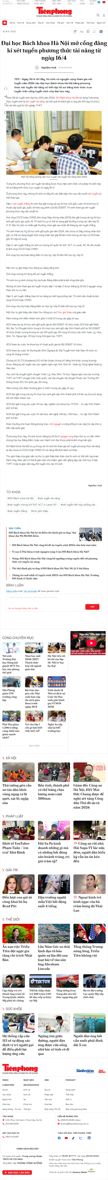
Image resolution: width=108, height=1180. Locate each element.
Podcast (71, 1080)
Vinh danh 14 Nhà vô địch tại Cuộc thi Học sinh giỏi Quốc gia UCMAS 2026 (56, 698)
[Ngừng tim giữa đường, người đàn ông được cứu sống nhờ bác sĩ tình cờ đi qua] (54, 1023)
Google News (101, 31)
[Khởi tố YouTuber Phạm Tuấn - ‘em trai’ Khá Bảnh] (18, 830)
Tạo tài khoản (30, 591)
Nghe (6, 88)
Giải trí (12, 870)
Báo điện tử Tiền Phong (54, 12)
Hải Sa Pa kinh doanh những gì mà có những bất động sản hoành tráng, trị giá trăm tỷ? (53, 852)
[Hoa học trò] (102, 1071)
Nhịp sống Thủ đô (52, 1109)
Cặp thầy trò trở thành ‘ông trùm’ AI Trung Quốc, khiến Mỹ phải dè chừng (13, 995)
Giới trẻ (69, 22)
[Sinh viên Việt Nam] (85, 1071)
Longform (8, 1085)
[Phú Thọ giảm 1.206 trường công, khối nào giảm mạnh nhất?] (11, 716)
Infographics (31, 1085)
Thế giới (60, 22)
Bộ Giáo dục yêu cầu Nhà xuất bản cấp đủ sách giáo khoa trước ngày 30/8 (32, 698)
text (81, 31)
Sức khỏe (50, 22)
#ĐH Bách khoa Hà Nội (20, 498)
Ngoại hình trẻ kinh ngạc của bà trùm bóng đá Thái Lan (88, 904)
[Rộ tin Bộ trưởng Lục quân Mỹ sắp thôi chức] (94, 981)
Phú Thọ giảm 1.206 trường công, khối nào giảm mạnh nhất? (10, 731)
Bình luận (6, 112)
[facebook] (99, 2)
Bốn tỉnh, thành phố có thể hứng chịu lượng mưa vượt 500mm (53, 792)
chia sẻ (75, 31)
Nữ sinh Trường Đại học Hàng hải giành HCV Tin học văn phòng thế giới (11, 664)
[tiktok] (75, 1138)
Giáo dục (10, 31)
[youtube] (104, 2)
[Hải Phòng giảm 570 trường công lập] (11, 681)
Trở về (6, 120)
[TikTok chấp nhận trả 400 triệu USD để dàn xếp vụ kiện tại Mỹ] (40, 981)
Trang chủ (4, 23)
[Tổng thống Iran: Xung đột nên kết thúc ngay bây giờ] (67, 981)
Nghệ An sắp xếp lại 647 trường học (55, 728)
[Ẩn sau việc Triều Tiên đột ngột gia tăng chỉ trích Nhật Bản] (18, 933)
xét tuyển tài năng (35, 101)
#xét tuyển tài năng (49, 498)
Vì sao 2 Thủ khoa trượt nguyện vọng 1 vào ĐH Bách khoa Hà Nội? (50, 551)
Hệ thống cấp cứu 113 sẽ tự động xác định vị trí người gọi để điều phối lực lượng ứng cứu (18, 1045)
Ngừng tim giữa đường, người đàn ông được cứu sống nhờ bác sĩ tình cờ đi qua (53, 1045)
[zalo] (82, 1138)
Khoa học (27, 1104)
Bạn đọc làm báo (19, 1172)
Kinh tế (20, 22)
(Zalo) (78, 1120)
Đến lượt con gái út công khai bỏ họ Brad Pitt (17, 901)
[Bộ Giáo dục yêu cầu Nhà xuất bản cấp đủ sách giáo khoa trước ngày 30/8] (34, 681)
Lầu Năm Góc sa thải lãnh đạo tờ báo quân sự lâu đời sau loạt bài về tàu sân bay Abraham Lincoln (54, 957)
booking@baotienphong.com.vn (75, 1123)
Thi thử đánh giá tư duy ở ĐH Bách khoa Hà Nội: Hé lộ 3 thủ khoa (50, 568)
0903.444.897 (12, 1136)
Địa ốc (41, 22)
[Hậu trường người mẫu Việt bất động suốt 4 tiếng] (54, 884)
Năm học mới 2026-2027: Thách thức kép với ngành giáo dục (33, 662)
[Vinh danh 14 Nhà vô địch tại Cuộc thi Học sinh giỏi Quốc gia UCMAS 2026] (57, 681)
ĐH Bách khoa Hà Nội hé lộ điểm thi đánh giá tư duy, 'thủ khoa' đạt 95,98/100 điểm (42, 534)
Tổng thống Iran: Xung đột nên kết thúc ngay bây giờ (66, 994)
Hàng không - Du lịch (11, 1109)
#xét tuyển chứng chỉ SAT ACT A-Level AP (32, 504)
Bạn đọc (69, 1104)
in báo (88, 31)
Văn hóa (48, 1099)
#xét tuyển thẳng (17, 511)
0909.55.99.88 (68, 1120)
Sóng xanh (31, 22)
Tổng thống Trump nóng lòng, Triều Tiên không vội (88, 951)
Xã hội (12, 22)
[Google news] (90, 1138)
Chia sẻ (6, 96)
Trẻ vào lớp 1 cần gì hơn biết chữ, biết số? (33, 728)
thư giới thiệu (65, 312)
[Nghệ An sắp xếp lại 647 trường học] (57, 716)
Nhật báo (28, 1080)
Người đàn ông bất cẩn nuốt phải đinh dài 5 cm (88, 1040)
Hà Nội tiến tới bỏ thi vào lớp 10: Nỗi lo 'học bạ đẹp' (56, 660)
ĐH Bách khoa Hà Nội (67, 97)
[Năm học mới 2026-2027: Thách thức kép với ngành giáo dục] (34, 647)
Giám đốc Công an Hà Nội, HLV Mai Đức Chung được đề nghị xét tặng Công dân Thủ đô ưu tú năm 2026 (88, 796)
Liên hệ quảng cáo (68, 1116)
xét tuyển (93, 193)
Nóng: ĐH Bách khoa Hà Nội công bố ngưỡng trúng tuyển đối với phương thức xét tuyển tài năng (54, 560)
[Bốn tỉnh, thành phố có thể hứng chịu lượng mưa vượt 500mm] (54, 772)
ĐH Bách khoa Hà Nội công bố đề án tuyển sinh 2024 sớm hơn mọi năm (54, 545)
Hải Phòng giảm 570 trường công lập (9, 695)
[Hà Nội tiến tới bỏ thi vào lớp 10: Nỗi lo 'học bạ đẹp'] (57, 647)
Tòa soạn (7, 1116)
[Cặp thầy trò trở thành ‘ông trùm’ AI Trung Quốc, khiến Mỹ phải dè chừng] (13, 981)
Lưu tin (6, 104)
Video (5, 1080)
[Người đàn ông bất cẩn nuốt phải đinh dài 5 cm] (89, 1023)
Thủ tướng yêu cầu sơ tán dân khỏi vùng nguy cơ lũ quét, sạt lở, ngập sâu (16, 794)
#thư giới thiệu (39, 511)
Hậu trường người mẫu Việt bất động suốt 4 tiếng (52, 901)
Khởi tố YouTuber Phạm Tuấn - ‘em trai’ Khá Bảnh (16, 847)
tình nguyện (55, 424)
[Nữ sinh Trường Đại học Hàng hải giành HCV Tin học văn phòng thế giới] (11, 647)
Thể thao (90, 22)
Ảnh (47, 1080)
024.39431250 (12, 1123)
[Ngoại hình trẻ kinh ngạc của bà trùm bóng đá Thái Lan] (89, 884)
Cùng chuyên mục (18, 638)
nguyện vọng (66, 436)
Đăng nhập (11, 591)
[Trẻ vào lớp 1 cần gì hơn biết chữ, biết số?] (34, 716)
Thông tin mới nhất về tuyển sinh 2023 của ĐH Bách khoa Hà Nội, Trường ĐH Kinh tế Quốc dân (55, 577)
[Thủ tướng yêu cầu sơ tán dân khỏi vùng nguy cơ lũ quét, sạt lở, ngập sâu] (18, 772)
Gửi (92, 606)
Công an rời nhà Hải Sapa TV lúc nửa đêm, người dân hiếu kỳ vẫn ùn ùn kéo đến (89, 852)
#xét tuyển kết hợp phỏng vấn (78, 504)
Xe (24, 1099)
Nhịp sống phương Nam (76, 1109)
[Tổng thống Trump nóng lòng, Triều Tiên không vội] (89, 933)
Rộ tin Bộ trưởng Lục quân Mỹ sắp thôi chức (93, 994)
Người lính (101, 22)
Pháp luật (79, 22)
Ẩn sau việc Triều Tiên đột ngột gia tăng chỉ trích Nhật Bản (17, 953)
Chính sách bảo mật (28, 1148)
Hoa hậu (48, 1104)
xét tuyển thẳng (21, 203)
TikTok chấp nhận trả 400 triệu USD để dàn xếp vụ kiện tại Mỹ (40, 995)
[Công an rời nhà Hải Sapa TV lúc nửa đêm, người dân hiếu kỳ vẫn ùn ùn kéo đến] (89, 830)
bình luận (94, 31)
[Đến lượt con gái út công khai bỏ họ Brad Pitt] (18, 884)
